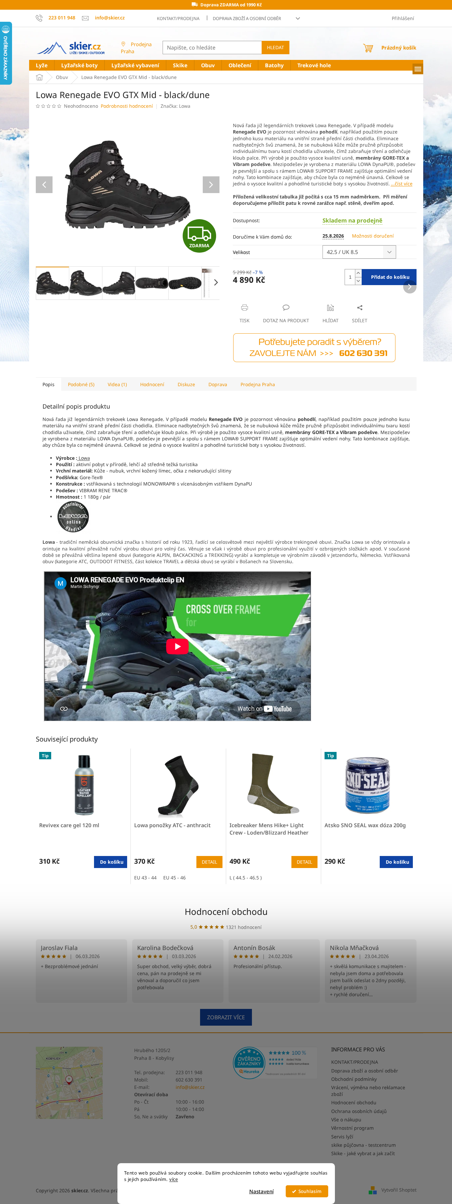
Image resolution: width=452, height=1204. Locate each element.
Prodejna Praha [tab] (258, 384)
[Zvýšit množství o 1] (358, 273)
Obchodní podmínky (354, 1079)
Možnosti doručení (373, 236)
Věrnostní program (352, 1128)
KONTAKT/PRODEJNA (178, 18)
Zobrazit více (226, 1017)
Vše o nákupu (346, 1119)
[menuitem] (41, 65)
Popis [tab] (48, 384)
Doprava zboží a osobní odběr (247, 18)
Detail (209, 862)
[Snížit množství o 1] (358, 281)
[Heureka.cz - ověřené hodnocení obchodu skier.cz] (275, 1063)
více (173, 1179)
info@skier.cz (190, 1087)
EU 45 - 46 (174, 877)
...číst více (402, 183)
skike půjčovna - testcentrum (363, 1145)
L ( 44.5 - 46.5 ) (246, 877)
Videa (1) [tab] (117, 384)
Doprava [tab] (217, 384)
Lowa (83, 458)
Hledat (275, 47)
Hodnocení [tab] (152, 384)
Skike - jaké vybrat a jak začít (363, 1153)
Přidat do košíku (390, 277)
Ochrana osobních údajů (359, 1111)
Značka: (175, 106)
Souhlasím (310, 1191)
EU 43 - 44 (145, 877)
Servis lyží (342, 1136)
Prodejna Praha (136, 48)
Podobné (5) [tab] (81, 384)
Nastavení (261, 1191)
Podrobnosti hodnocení (127, 106)
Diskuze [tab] (186, 384)
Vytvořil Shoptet (399, 1190)
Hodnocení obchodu (226, 912)
